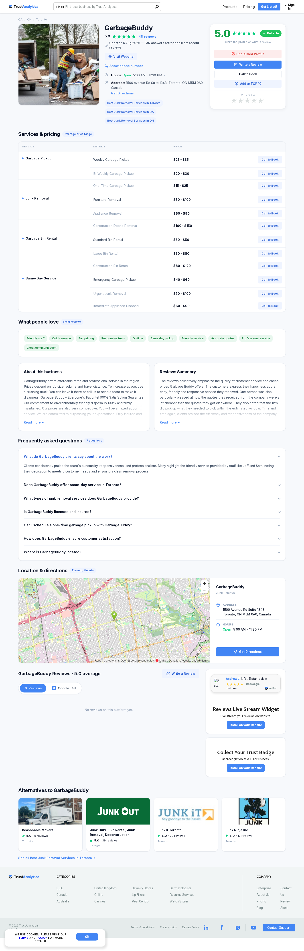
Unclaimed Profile (250, 54)
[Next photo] (93, 65)
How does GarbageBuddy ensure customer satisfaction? (72, 538)
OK (87, 937)
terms (23, 937)
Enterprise (264, 888)
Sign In (291, 6)
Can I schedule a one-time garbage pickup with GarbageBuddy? (78, 525)
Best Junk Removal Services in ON (130, 120)
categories (66, 877)
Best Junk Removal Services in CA (130, 112)
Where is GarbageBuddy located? (52, 552)
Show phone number (126, 66)
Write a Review (250, 64)
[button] (155, 75)
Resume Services (182, 894)
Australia (63, 901)
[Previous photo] (25, 65)
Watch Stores (179, 901)
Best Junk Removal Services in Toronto (133, 103)
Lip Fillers (138, 894)
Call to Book (248, 74)
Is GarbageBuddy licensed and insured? (57, 512)
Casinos (99, 901)
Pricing (249, 7)
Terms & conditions (143, 927)
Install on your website (246, 725)
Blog (260, 908)
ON (29, 19)
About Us (263, 894)
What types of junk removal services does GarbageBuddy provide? (81, 498)
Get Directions (122, 93)
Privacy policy (168, 927)
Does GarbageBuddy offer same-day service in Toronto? (72, 485)
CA (20, 19)
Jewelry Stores (142, 888)
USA (60, 888)
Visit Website (123, 56)
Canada (62, 894)
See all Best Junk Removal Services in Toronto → (57, 858)
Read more (32, 422)
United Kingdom (105, 888)
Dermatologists (180, 888)
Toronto (41, 19)
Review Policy (190, 927)
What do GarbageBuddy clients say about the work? (68, 456)
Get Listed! (269, 6)
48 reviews (147, 36)
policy (42, 937)
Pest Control (140, 901)
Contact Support (278, 927)
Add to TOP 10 (250, 84)
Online (98, 894)
